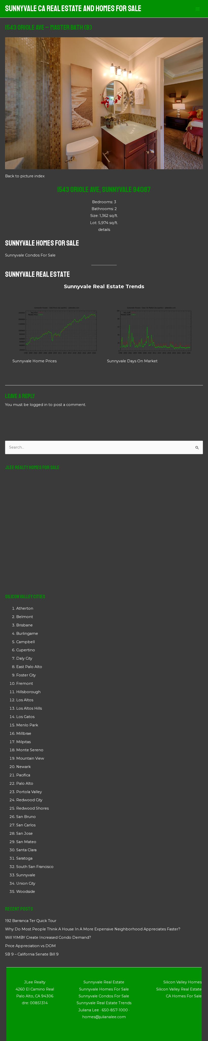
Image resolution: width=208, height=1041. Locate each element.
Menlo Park (27, 725)
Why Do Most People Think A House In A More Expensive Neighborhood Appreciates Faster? (92, 929)
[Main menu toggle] (197, 9)
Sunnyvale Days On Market (132, 361)
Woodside (25, 891)
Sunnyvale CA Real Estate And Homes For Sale (73, 9)
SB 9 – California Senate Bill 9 (32, 954)
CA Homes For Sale (184, 996)
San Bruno (26, 816)
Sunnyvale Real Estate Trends (104, 286)
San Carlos (26, 825)
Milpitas (23, 742)
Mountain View (30, 758)
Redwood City (29, 800)
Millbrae (23, 733)
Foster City (26, 675)
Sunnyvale (25, 875)
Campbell (25, 642)
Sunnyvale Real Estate (37, 274)
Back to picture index (25, 176)
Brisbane (24, 625)
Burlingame (27, 633)
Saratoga (24, 858)
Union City (25, 883)
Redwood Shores (32, 808)
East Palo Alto (29, 666)
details (104, 229)
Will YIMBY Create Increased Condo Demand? (48, 937)
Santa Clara (26, 850)
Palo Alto (24, 783)
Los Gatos (25, 716)
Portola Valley (29, 792)
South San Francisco (35, 866)
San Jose (24, 833)
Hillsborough (28, 692)
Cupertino (25, 650)
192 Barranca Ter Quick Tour (30, 920)
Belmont (24, 617)
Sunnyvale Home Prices (34, 361)
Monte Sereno (29, 750)
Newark (23, 766)
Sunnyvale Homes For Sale (42, 243)
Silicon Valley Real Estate (179, 989)
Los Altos (24, 700)
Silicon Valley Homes (182, 982)
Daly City (24, 658)
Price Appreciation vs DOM (30, 946)
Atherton (24, 608)
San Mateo (26, 842)
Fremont (24, 683)
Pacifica (23, 775)
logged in (38, 404)
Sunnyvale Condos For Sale (30, 255)
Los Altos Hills (29, 708)
